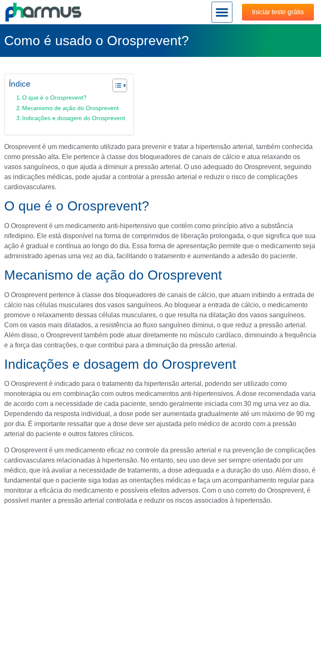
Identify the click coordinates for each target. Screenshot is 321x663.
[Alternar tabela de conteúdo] (115, 85)
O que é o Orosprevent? (54, 97)
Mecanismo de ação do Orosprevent (70, 108)
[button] (221, 12)
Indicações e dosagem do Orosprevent (73, 118)
